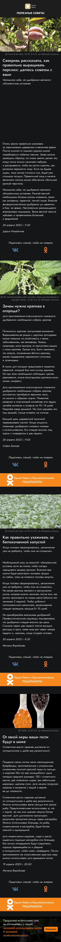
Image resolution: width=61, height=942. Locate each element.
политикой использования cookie (22, 928)
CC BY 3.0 (32, 299)
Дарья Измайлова (13, 231)
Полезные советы (30, 13)
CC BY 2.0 (32, 730)
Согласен (51, 929)
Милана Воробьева (14, 645)
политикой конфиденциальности (15, 933)
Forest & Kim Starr (15, 54)
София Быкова (11, 446)
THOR (23, 730)
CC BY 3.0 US (30, 54)
